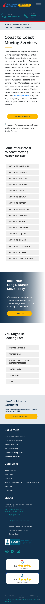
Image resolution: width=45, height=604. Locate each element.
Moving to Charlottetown (21, 258)
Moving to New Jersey (18, 227)
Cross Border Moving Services (14, 440)
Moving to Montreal (18, 184)
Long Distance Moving (21, 24)
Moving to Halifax (17, 221)
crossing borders (21, 95)
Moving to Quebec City (19, 209)
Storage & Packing (17, 348)
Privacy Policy (15, 369)
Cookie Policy (15, 375)
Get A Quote (24, 5)
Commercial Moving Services (14, 453)
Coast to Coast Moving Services (15, 436)
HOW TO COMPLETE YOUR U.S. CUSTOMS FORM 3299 (21, 361)
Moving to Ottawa (17, 197)
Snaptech (8, 601)
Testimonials (15, 354)
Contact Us (19, 313)
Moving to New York (18, 178)
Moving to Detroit (17, 203)
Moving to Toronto (18, 172)
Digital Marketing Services (29, 599)
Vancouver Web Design (12, 599)
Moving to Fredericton (19, 246)
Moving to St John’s (18, 234)
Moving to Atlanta (17, 252)
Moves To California (11, 444)
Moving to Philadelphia (19, 215)
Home (7, 24)
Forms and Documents (12, 457)
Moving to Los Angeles (19, 166)
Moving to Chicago (17, 240)
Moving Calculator (22, 117)
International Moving (11, 449)
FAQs (11, 381)
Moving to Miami (16, 191)
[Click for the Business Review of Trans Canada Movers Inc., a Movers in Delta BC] (19, 542)
